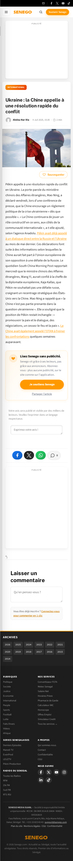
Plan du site (16, 826)
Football (7, 714)
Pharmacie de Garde (48, 700)
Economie (8, 696)
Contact (42, 750)
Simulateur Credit (46, 719)
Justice (6, 691)
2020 (7, 652)
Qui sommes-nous (47, 745)
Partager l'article (42, 394)
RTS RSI (7, 794)
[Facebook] (51, 3)
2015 (60, 652)
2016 (49, 652)
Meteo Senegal (45, 686)
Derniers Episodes (12, 745)
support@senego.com (56, 822)
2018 (28, 652)
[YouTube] (63, 3)
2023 (39, 644)
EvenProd (8, 754)
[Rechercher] (41, 12)
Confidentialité (54, 826)
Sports (6, 710)
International (16, 87)
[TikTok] (69, 3)
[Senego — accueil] (23, 12)
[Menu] (6, 12)
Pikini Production (12, 764)
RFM (5, 780)
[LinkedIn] (41, 780)
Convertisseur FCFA (47, 682)
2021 (60, 644)
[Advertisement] (36, 51)
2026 (7, 644)
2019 (18, 652)
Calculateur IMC (46, 705)
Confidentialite (45, 754)
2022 (49, 644)
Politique (7, 682)
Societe (7, 686)
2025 (18, 644)
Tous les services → (47, 724)
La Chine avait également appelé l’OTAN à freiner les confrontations (35, 331)
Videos (6, 728)
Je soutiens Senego (42, 384)
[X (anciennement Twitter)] (57, 3)
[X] (49, 772)
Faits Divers (9, 724)
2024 (28, 644)
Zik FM (6, 785)
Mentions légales (32, 826)
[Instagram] (64, 772)
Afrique (7, 733)
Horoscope (43, 710)
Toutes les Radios (12, 776)
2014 (7, 659)
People (6, 705)
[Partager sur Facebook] (17, 455)
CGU (40, 759)
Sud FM (7, 790)
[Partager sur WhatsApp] (41, 455)
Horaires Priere (45, 696)
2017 (39, 652)
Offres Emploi (44, 714)
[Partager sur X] (29, 455)
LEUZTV (7, 759)
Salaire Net (43, 691)
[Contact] (43, 3)
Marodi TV (8, 750)
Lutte (5, 719)
